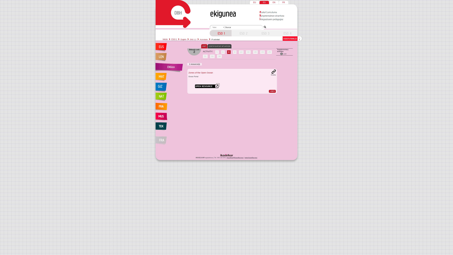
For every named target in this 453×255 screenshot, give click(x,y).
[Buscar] (265, 27)
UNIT (204, 46)
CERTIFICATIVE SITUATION (219, 46)
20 (255, 52)
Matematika (170, 78)
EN (274, 2)
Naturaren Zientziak (170, 97)
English (184, 39)
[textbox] (237, 27)
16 (248, 52)
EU (254, 2)
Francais (170, 107)
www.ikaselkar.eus (251, 158)
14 (241, 52)
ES (264, 2)
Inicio (165, 39)
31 (205, 56)
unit (283, 54)
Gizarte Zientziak (170, 88)
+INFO (272, 91)
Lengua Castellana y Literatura (170, 58)
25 (269, 52)
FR (283, 2)
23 (262, 52)
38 (219, 56)
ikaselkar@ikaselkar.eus (235, 158)
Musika (170, 117)
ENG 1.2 (193, 39)
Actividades (204, 39)
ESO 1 (221, 33)
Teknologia (170, 127)
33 (212, 56)
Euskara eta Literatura (170, 48)
